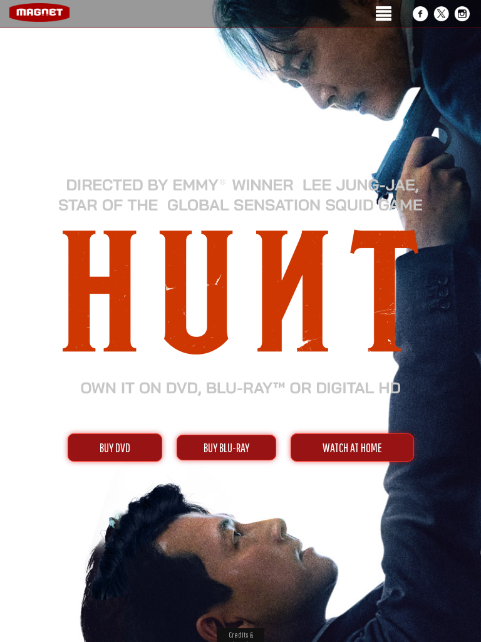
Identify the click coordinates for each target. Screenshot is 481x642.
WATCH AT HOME (352, 447)
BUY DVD (115, 447)
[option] (240, 73)
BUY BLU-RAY (226, 447)
